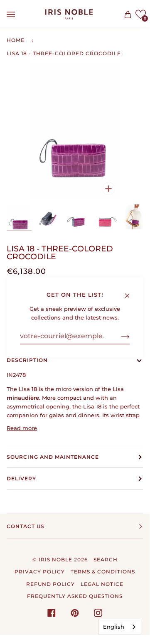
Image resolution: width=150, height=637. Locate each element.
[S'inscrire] (119, 336)
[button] (140, 14)
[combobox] (119, 627)
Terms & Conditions (103, 571)
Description (27, 360)
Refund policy (50, 584)
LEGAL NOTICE (102, 584)
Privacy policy (40, 571)
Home (16, 40)
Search (105, 559)
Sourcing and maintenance (53, 457)
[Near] (130, 291)
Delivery (21, 478)
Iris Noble (55, 559)
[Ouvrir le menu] (19, 14)
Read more (22, 428)
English (113, 626)
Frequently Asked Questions (75, 596)
